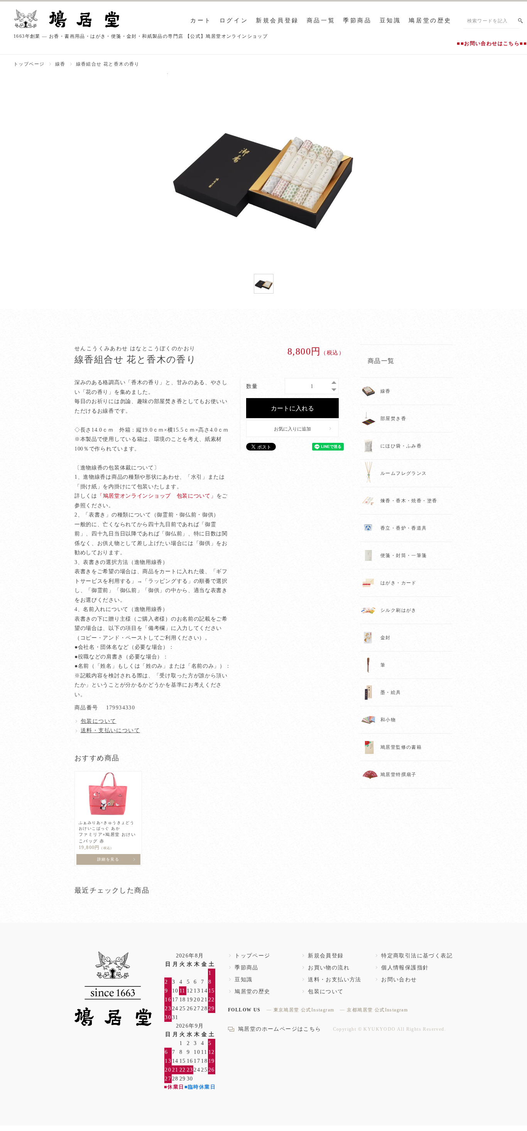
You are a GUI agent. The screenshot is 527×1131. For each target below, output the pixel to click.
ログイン (234, 21)
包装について (98, 721)
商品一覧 (321, 21)
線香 (60, 64)
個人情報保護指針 (405, 968)
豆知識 (390, 21)
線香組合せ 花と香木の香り (108, 64)
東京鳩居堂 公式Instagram (304, 1010)
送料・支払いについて (110, 730)
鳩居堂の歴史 (430, 21)
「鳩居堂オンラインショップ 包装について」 (156, 496)
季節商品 (357, 21)
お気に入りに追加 (292, 428)
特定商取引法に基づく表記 (417, 956)
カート (201, 21)
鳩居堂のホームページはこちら (279, 1029)
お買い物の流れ (329, 968)
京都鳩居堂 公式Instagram (377, 1010)
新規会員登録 (277, 21)
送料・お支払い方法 (334, 979)
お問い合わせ (399, 979)
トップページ (29, 64)
